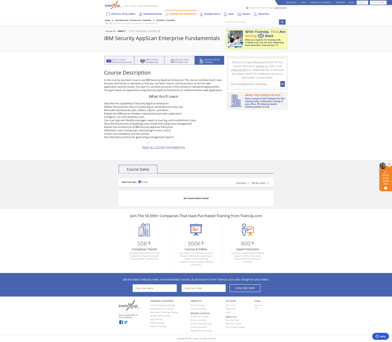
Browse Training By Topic (201, 323)
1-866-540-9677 (280, 7)
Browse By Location (199, 327)
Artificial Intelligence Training (162, 305)
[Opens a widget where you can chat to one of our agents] (380, 336)
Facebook (121, 322)
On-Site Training (197, 305)
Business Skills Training (160, 315)
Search (282, 84)
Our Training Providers (235, 327)
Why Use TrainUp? (233, 323)
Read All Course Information (163, 147)
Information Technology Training (164, 312)
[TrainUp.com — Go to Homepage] (113, 5)
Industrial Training (158, 326)
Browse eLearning (198, 320)
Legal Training (156, 319)
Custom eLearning (198, 308)
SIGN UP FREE (378, 2)
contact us (262, 66)
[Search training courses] (282, 22)
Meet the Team (232, 320)
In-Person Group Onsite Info (385, 180)
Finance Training (157, 322)
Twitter (126, 322)
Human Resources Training (161, 308)
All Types (144, 182)
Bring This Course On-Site (263, 95)
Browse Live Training (199, 316)
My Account (231, 305)
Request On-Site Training (201, 330)
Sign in (362, 2)
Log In (228, 312)
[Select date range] (238, 182)
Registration (231, 308)
